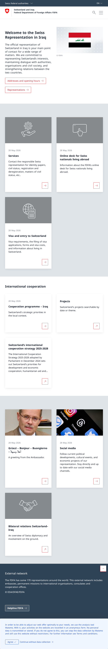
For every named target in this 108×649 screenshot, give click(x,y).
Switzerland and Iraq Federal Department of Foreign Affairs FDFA (35, 11)
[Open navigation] (101, 13)
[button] (103, 568)
